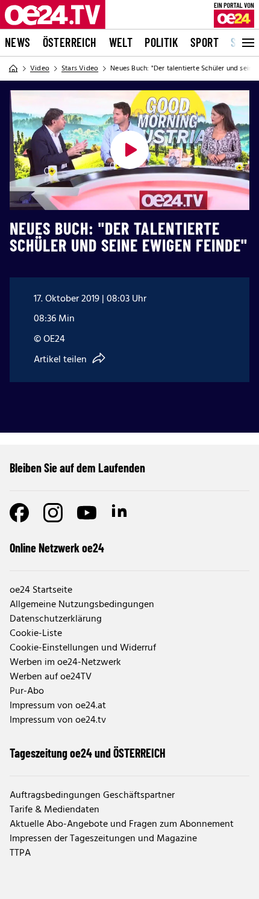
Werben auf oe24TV (51, 677)
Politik (161, 42)
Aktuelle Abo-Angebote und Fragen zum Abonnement (122, 824)
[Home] (13, 68)
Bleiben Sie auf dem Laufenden (77, 467)
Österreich (70, 42)
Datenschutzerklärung (56, 619)
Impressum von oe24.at (58, 706)
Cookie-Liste (36, 633)
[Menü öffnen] (247, 42)
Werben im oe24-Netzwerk (65, 662)
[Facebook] (19, 512)
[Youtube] (86, 512)
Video (39, 68)
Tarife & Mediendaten (54, 810)
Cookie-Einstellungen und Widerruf (83, 648)
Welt (121, 42)
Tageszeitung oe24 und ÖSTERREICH (88, 753)
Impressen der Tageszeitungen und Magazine (103, 839)
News (18, 42)
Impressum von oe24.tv (58, 720)
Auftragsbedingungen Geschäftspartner (92, 795)
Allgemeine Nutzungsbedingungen (82, 605)
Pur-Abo (27, 691)
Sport (204, 42)
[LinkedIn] (120, 512)
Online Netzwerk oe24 (57, 547)
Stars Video (79, 68)
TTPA (20, 853)
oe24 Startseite (41, 590)
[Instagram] (53, 512)
